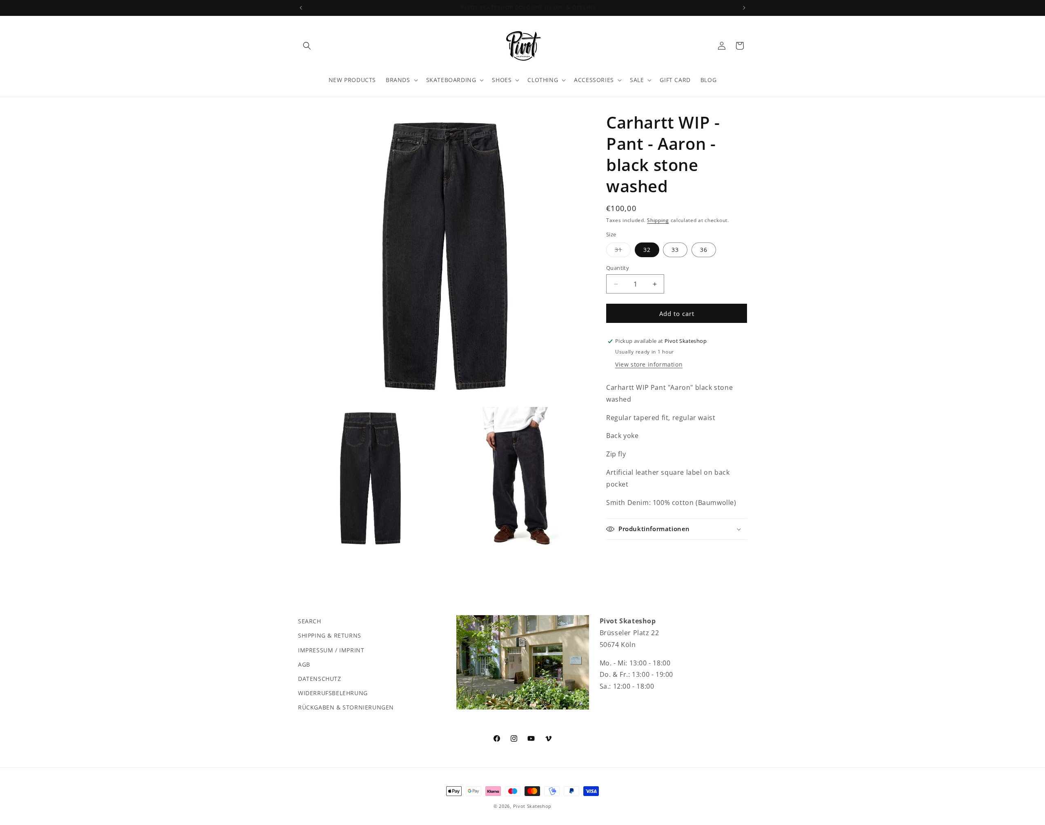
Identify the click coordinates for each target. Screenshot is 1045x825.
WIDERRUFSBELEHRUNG (333, 693)
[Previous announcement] (301, 8)
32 (647, 250)
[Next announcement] (744, 8)
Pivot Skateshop (532, 806)
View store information (649, 364)
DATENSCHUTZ (319, 678)
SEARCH (309, 621)
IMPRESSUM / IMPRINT (331, 650)
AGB (304, 664)
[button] (307, 46)
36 (703, 250)
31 (623, 251)
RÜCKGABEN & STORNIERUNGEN (346, 707)
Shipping (658, 220)
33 (675, 250)
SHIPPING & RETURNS (329, 635)
